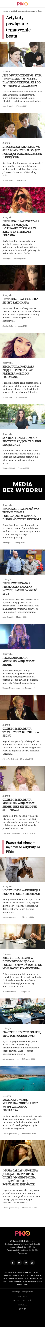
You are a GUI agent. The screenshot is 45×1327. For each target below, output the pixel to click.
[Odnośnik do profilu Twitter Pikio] (19, 1262)
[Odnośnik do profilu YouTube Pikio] (25, 1262)
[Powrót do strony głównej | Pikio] (22, 3)
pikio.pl (5, 11)
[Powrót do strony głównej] (22, 1233)
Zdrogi (26, 1278)
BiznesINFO (27, 1272)
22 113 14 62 (29, 1247)
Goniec (25, 1284)
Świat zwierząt (8, 1278)
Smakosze (37, 1275)
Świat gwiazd (33, 1281)
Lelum (19, 1272)
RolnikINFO (17, 1275)
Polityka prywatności (22, 1301)
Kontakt (22, 1309)
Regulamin (22, 1296)
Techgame (19, 1278)
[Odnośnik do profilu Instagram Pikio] (32, 1262)
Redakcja (22, 1305)
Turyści (30, 1275)
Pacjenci (36, 1272)
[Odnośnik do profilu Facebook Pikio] (12, 1262)
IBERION (23, 1241)
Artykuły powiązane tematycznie (23, 11)
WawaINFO (7, 1275)
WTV (24, 1275)
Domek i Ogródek (20, 1281)
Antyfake (33, 1278)
